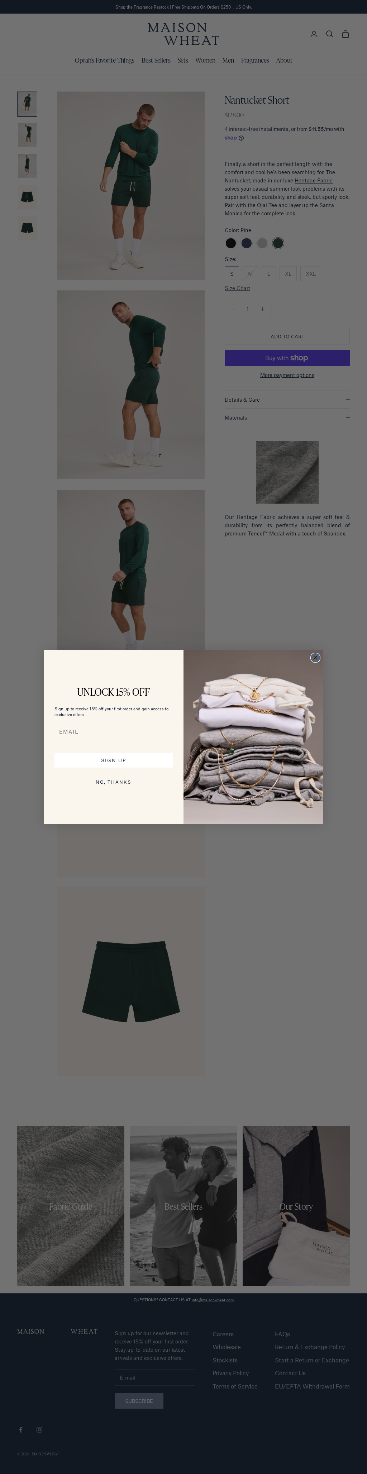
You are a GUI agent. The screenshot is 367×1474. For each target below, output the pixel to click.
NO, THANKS (114, 782)
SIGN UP (113, 760)
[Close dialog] (315, 657)
